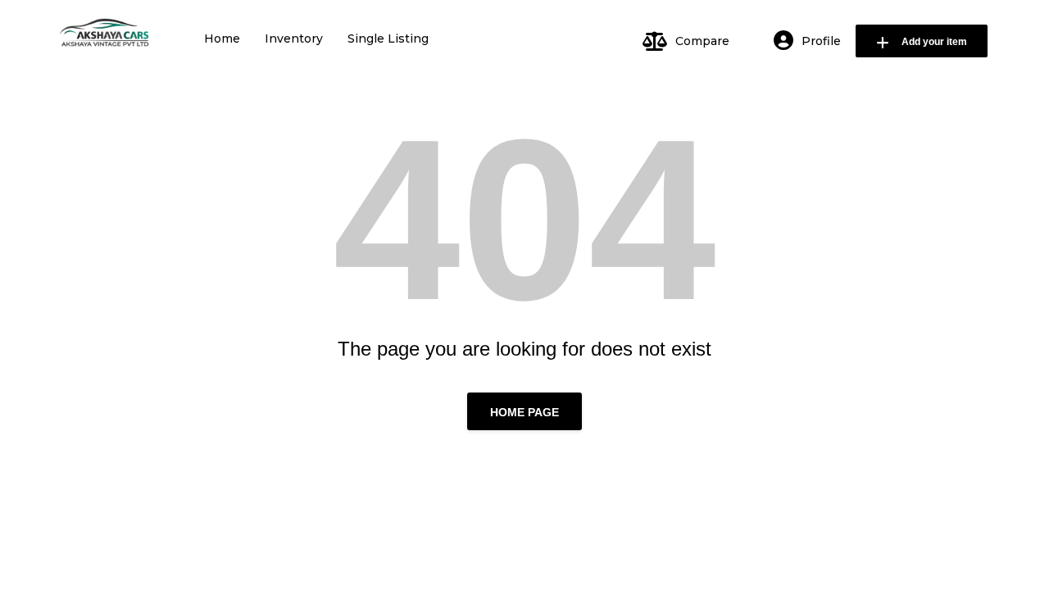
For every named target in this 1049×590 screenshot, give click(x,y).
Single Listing (388, 38)
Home (222, 38)
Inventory (294, 38)
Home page (524, 412)
